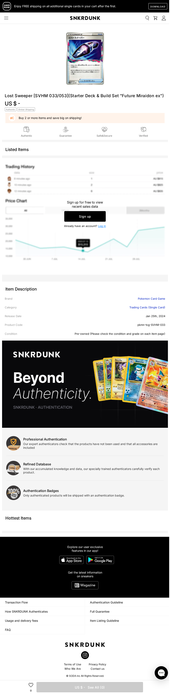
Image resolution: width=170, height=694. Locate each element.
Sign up (85, 216)
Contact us (97, 668)
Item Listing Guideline (104, 620)
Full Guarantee (99, 611)
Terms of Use (72, 664)
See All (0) (90, 687)
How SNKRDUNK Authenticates (26, 611)
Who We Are (72, 668)
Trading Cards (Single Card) (147, 307)
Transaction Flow (16, 602)
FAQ (8, 629)
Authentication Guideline (106, 602)
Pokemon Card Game (151, 298)
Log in (102, 226)
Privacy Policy (97, 664)
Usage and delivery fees (21, 620)
